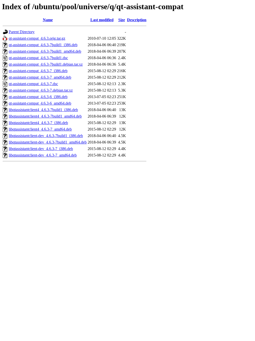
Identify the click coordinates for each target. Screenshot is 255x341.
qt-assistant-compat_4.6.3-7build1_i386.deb (43, 45)
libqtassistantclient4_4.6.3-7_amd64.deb (40, 129)
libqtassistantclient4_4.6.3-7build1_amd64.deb (45, 116)
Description (136, 20)
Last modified (102, 20)
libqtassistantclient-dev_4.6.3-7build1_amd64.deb (48, 142)
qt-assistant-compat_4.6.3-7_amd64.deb (40, 77)
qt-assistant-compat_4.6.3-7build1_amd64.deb (45, 51)
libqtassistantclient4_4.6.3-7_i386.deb (38, 123)
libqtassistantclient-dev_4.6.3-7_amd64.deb (43, 155)
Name (48, 20)
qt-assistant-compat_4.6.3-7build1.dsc (38, 58)
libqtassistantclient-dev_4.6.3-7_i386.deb (41, 149)
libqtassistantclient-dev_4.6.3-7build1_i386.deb (46, 136)
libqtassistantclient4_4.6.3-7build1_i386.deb (43, 110)
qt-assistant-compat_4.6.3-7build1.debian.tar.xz (46, 64)
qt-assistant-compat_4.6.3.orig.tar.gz (37, 38)
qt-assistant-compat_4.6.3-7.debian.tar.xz (41, 90)
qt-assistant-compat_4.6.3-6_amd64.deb (40, 103)
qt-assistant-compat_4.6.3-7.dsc (33, 84)
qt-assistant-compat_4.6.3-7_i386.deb (38, 71)
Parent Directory (22, 32)
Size (121, 20)
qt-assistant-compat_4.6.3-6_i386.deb (38, 97)
